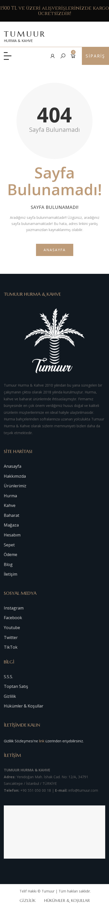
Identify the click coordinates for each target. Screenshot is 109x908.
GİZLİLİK (27, 900)
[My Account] (53, 56)
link (41, 741)
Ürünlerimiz (15, 486)
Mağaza (11, 525)
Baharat (11, 515)
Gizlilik (10, 696)
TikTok (10, 647)
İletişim (10, 574)
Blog (8, 564)
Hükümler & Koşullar (23, 706)
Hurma (10, 496)
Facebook (13, 617)
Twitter (11, 637)
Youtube (12, 627)
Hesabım (12, 535)
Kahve (9, 505)
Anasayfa (55, 249)
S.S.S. (8, 676)
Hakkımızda (15, 476)
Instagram (14, 608)
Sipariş (95, 56)
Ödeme (10, 554)
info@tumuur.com (83, 790)
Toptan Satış (16, 686)
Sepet (9, 545)
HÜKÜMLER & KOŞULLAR (67, 900)
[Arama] (63, 56)
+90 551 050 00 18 (35, 790)
